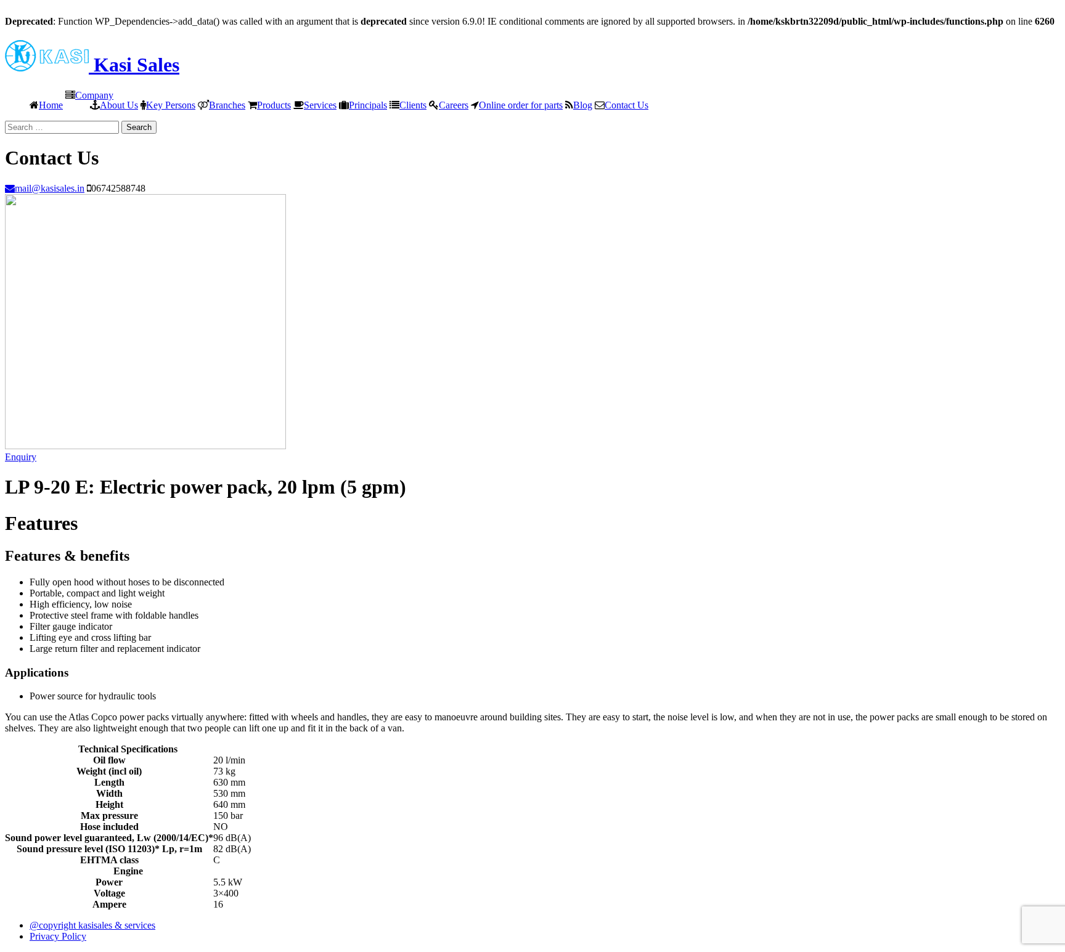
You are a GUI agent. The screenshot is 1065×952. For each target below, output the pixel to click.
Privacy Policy (58, 936)
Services (320, 105)
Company (94, 95)
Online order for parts (521, 105)
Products (274, 105)
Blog (582, 105)
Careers (453, 105)
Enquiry (20, 457)
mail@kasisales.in (49, 188)
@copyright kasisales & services (92, 925)
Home (51, 105)
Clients (412, 105)
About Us (119, 105)
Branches (227, 105)
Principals (368, 105)
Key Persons (170, 105)
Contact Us (626, 105)
